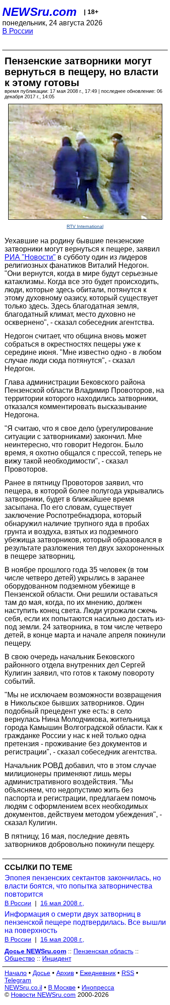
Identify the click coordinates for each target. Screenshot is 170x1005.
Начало (16, 972)
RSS (127, 972)
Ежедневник (98, 972)
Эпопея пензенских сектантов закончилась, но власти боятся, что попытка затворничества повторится (83, 886)
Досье (41, 972)
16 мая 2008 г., (62, 903)
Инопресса (98, 987)
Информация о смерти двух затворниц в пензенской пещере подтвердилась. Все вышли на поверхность (85, 922)
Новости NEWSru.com (43, 994)
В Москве (62, 987)
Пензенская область (103, 951)
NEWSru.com (39, 12)
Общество (20, 958)
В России (17, 31)
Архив (65, 972)
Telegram (18, 980)
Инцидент (56, 958)
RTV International (85, 226)
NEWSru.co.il (23, 987)
